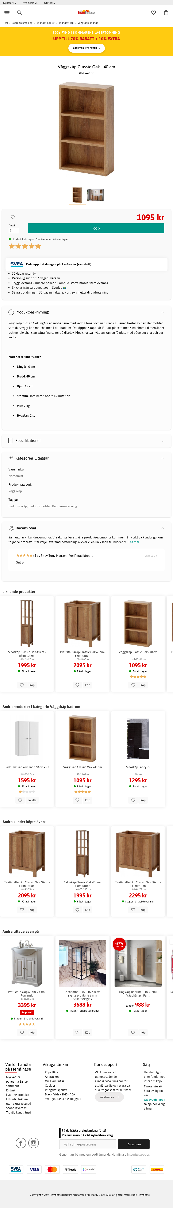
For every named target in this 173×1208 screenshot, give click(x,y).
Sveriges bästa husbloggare (63, 1099)
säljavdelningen (154, 1100)
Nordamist (15, 476)
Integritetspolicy (56, 1090)
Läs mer (133, 542)
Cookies (50, 1085)
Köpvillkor (51, 1072)
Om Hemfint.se (55, 1081)
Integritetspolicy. (138, 1154)
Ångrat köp (52, 1077)
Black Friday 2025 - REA (60, 1094)
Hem (5, 22)
